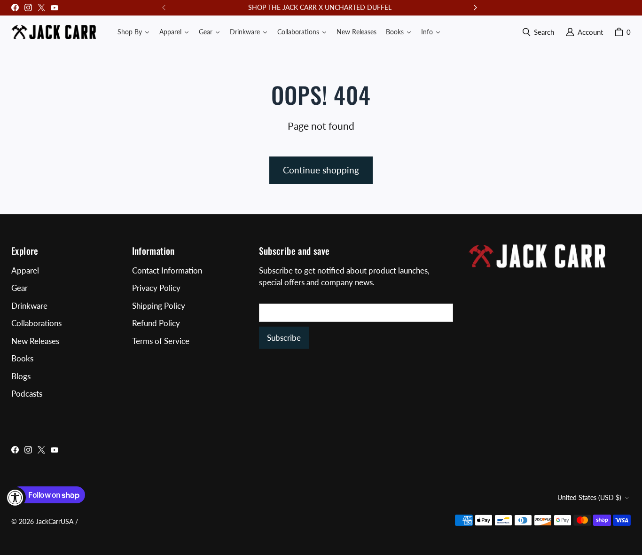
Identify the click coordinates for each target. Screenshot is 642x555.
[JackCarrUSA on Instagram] (28, 7)
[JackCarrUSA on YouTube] (54, 7)
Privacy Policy (156, 288)
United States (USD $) (589, 497)
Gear (19, 288)
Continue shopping (321, 169)
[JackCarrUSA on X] (41, 7)
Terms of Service (160, 341)
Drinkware (29, 306)
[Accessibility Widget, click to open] (15, 497)
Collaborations (36, 323)
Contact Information (167, 270)
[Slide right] (475, 7)
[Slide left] (164, 7)
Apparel (25, 270)
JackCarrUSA (54, 521)
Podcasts (26, 394)
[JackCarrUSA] (53, 32)
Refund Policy (156, 323)
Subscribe (284, 338)
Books (22, 358)
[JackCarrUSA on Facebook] (15, 7)
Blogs (21, 376)
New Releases (35, 341)
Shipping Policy (158, 306)
